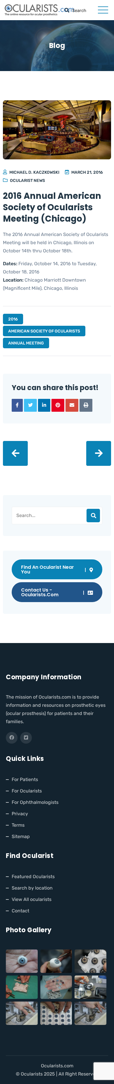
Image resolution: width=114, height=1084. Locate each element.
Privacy (20, 813)
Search (93, 515)
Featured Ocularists (33, 876)
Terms (18, 825)
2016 (13, 319)
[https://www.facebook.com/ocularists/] (12, 738)
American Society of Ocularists (44, 331)
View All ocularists (31, 899)
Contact (20, 911)
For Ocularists (27, 791)
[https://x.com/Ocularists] (26, 738)
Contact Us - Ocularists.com (39, 592)
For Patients (25, 779)
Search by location (32, 888)
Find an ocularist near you (47, 569)
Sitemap (21, 836)
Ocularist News (27, 180)
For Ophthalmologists (35, 802)
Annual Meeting (26, 343)
